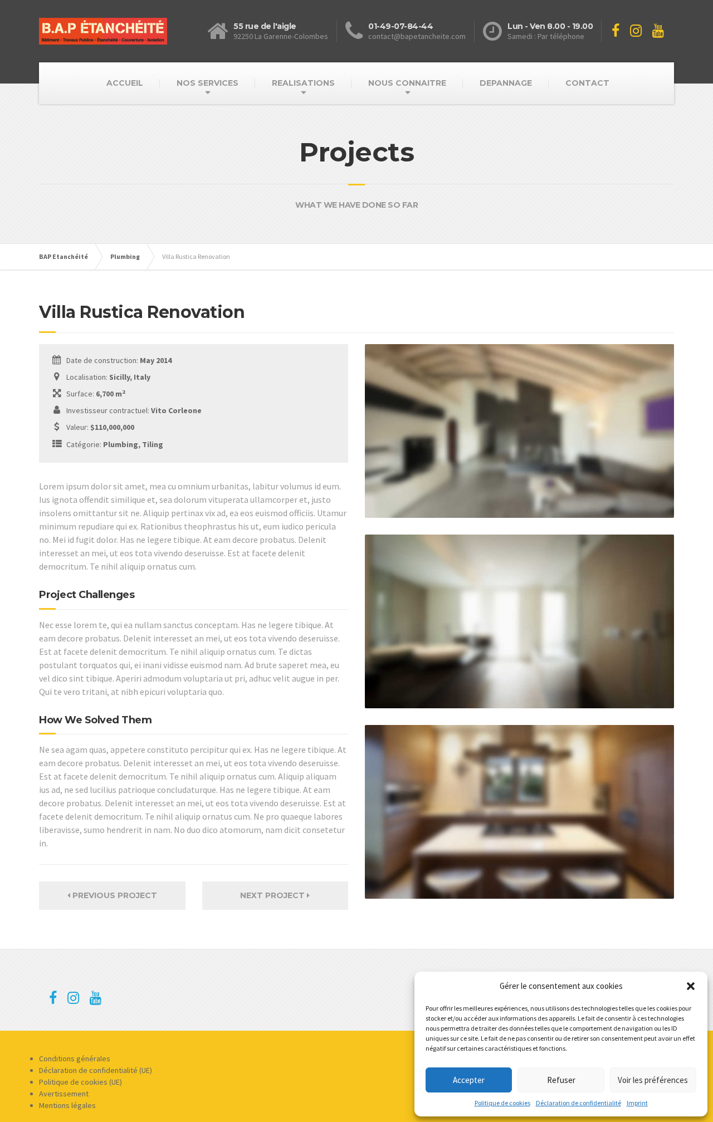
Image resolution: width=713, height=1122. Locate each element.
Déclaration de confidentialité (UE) (95, 1070)
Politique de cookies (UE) (80, 1082)
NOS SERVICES (207, 83)
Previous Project (113, 895)
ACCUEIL (124, 83)
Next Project (273, 895)
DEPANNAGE (506, 83)
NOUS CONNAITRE (407, 83)
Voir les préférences (653, 1080)
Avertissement (64, 1094)
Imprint (637, 1103)
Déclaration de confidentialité (578, 1103)
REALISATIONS (303, 83)
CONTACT (587, 83)
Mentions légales (67, 1105)
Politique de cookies (502, 1103)
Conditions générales (74, 1059)
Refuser (561, 1080)
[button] (690, 986)
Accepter (469, 1080)
